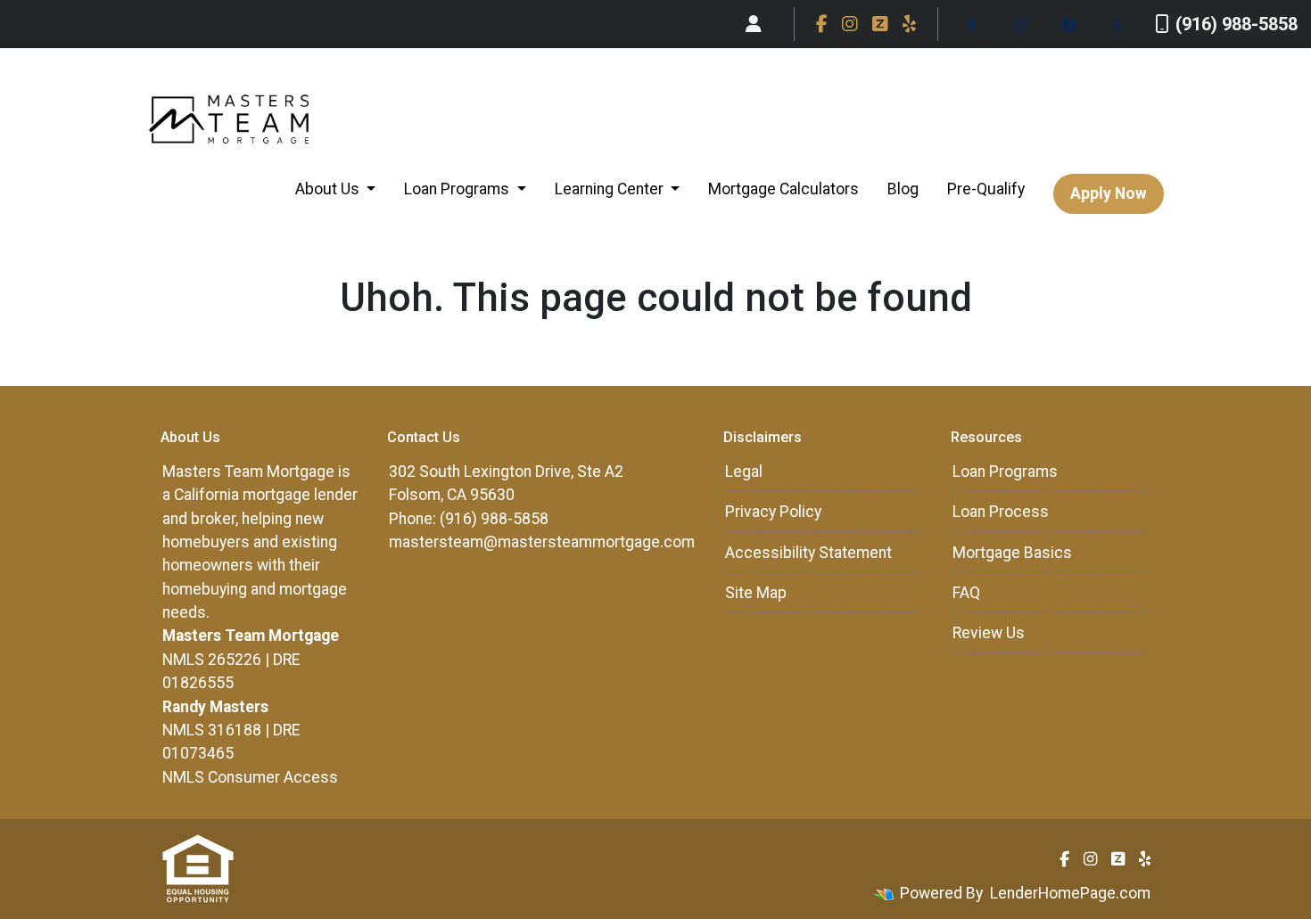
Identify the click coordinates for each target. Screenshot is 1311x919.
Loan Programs (458, 189)
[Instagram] (850, 24)
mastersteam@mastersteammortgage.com (542, 542)
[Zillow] (880, 24)
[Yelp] (909, 24)
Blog (903, 189)
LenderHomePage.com (1070, 893)
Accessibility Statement (808, 553)
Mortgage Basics (1012, 553)
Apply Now (1108, 193)
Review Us (988, 633)
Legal (744, 471)
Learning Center (611, 189)
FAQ (966, 593)
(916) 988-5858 (1236, 24)
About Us (329, 189)
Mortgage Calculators (783, 189)
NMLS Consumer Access (250, 777)
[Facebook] (822, 24)
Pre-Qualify (986, 189)
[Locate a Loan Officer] (754, 24)
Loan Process (1000, 512)
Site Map (756, 593)
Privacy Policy (773, 512)
